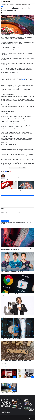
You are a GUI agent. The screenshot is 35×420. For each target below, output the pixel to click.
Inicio (2, 4)
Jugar (20, 167)
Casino (16, 167)
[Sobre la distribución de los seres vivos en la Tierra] (26, 408)
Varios (5, 4)
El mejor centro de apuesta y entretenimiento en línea (13, 271)
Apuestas (11, 167)
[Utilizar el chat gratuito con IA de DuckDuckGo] (14, 406)
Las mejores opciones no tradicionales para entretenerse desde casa (17, 293)
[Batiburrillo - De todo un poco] (7, 2)
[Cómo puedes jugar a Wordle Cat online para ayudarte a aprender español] (17, 350)
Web (19, 212)
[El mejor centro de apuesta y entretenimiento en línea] (17, 261)
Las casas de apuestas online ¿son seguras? (11, 338)
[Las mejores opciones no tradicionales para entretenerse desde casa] (17, 283)
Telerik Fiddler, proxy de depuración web (8, 392)
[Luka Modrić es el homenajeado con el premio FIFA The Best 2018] (17, 305)
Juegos (7, 4)
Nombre (2, 208)
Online (24, 167)
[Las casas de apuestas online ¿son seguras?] (17, 328)
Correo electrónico (4, 212)
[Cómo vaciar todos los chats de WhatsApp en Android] (26, 403)
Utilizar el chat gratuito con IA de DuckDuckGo (20, 406)
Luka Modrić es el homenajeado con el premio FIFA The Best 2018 (16, 316)
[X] (8, 179)
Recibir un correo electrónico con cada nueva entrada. (11, 218)
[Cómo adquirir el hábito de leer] (14, 402)
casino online (23, 79)
